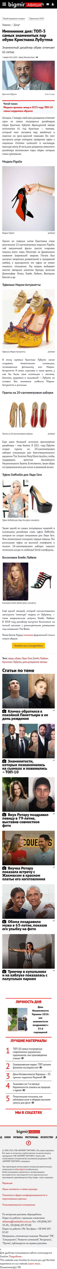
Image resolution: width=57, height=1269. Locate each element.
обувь (18, 658)
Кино (7, 1137)
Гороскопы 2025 (37, 18)
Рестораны (31, 1137)
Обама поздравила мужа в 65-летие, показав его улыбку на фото (24, 925)
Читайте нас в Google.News (28, 645)
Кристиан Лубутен (12, 661)
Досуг (17, 24)
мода (11, 658)
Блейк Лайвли (40, 658)
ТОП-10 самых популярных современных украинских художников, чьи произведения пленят (30, 1053)
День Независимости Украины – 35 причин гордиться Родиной (31, 1076)
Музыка (18, 1137)
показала (28, 634)
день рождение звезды (35, 661)
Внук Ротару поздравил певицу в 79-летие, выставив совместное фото (25, 820)
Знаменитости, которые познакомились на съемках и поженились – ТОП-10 (24, 766)
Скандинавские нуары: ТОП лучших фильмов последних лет (32, 1066)
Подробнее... (16, 1256)
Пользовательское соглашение (18, 1204)
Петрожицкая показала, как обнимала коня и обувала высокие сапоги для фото (31, 1099)
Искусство (47, 1137)
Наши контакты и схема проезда (19, 1189)
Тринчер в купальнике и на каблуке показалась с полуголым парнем (24, 975)
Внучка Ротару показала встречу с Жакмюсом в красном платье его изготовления (23, 873)
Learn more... (34, 1263)
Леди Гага (27, 658)
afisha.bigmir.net (21, 1169)
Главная (6, 24)
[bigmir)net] (17, 4)
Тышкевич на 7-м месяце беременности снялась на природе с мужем (31, 1087)
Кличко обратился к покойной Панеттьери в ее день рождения (25, 715)
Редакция (7, 1183)
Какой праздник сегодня (14, 18)
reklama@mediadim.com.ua (16, 1221)
